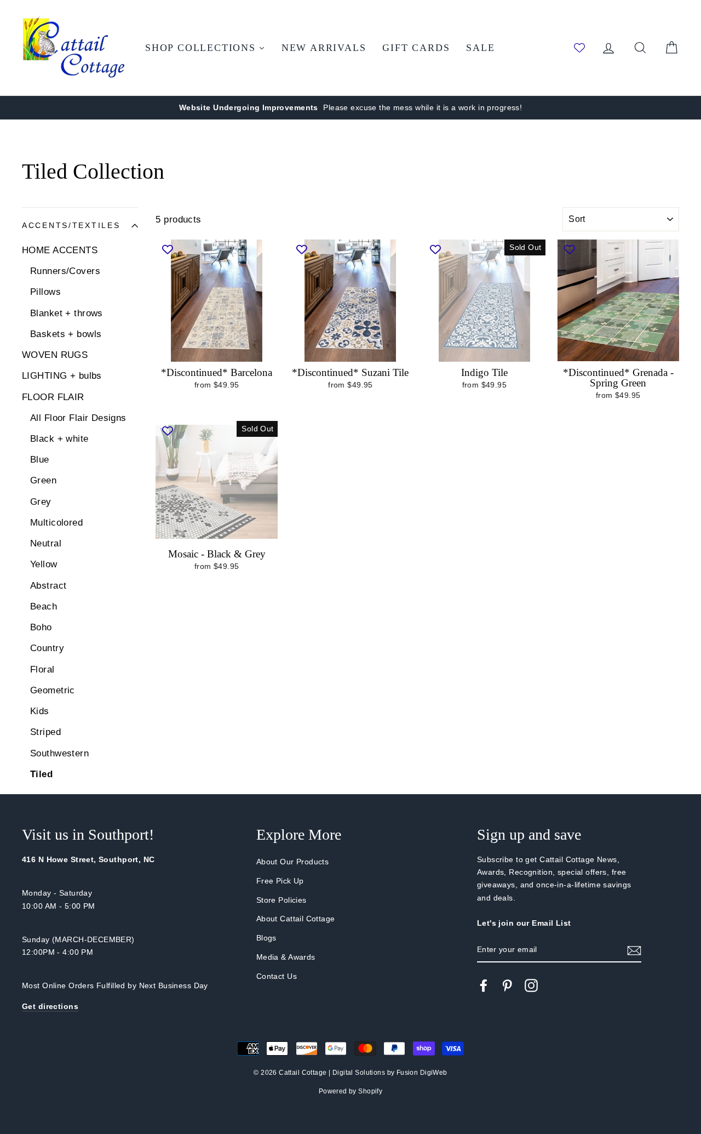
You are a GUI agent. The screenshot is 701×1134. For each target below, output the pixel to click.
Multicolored (56, 522)
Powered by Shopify (351, 1091)
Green (43, 480)
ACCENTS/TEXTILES (71, 225)
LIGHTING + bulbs (62, 376)
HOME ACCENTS (59, 250)
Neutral (45, 543)
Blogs (266, 937)
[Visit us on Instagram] (531, 985)
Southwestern (59, 753)
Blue (39, 459)
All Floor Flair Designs (78, 418)
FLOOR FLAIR (53, 397)
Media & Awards (285, 957)
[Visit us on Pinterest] (507, 985)
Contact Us (276, 976)
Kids (39, 711)
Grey (40, 502)
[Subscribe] (634, 950)
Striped (45, 732)
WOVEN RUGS (55, 355)
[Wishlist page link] (579, 47)
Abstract (48, 585)
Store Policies (281, 900)
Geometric (52, 690)
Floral (42, 669)
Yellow (44, 564)
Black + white (59, 439)
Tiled (41, 774)
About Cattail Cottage (295, 918)
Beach (43, 606)
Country (47, 648)
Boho (41, 627)
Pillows (45, 292)
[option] (350, 107)
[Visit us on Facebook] (483, 985)
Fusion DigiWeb (422, 1072)
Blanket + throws (66, 313)
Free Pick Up (280, 880)
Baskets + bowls (65, 334)
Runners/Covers (65, 271)
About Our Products (292, 861)
